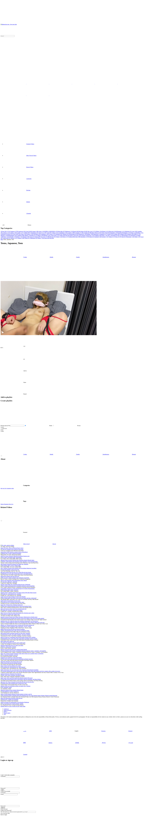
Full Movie (37, 234)
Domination (113, 232)
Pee (110, 235)
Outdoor (98, 235)
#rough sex (17, 633)
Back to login (4, 814)
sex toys (5, 488)
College (54, 232)
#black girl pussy (19, 617)
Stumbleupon (105, 257)
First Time (23, 234)
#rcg (6, 657)
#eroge (2, 556)
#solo (18, 600)
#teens (2, 504)
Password (3, 788)
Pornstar (127, 235)
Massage (4, 235)
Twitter (25, 257)
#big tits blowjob (23, 682)
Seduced (38, 236)
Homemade (74, 234)
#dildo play (21, 564)
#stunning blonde (23, 560)
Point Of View (118, 235)
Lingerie (130, 234)
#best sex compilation (10, 637)
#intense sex (31, 625)
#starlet (5, 600)
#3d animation (20, 702)
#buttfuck (22, 621)
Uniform (13, 238)
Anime (35, 231)
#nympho (20, 686)
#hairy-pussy (4, 678)
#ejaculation (19, 657)
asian (12, 488)
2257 (5, 714)
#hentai (18, 690)
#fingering (9, 564)
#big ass (11, 548)
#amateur (28, 633)
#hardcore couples (11, 588)
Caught (20, 232)
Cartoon (6, 232)
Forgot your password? (6, 810)
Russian (26, 236)
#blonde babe (15, 560)
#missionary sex (28, 621)
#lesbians (3, 645)
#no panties (18, 665)
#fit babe (26, 625)
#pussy (7, 548)
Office (62, 235)
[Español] (37, 95)
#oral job (10, 629)
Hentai (66, 234)
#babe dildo (22, 706)
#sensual (3, 673)
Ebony (134, 232)
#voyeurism (25, 588)
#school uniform (11, 665)
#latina (5, 641)
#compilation (4, 588)
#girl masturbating (15, 580)
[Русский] (15, 60)
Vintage (20, 238)
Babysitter (61, 231)
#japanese (6, 504)
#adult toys (10, 657)
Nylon (56, 235)
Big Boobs (83, 231)
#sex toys (11, 504)
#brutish (23, 596)
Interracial (96, 234)
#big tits (15, 548)
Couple (71, 232)
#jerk (14, 657)
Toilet (137, 236)
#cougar (10, 560)
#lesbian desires (12, 592)
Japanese (103, 234)
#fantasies (11, 673)
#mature (8, 576)
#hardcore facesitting (31, 568)
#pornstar (13, 698)
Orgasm (85, 235)
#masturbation (31, 588)
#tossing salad (4, 584)
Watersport (34, 238)
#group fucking (10, 653)
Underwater (6, 238)
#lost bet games (12, 613)
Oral (78, 235)
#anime (14, 690)
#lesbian (15, 604)
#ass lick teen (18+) (13, 572)
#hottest (13, 596)
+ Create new (4, 428)
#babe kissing (33, 592)
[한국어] (15, 95)
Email (2, 794)
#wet (15, 673)
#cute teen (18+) (18, 669)
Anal (29, 231)
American (22, 231)
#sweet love (35, 621)
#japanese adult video (19, 653)
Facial (10, 234)
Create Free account (5, 791)
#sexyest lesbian (22, 568)
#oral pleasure (29, 669)
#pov (8, 641)
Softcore (72, 236)
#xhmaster (8, 580)
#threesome (3, 576)
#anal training (8, 694)
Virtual (27, 238)
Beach (76, 231)
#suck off (3, 548)
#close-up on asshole (29, 653)
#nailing (33, 637)
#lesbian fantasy (4, 592)
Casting (13, 232)
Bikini (99, 231)
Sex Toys (45, 236)
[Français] (60, 83)
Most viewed (26, 544)
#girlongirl (27, 584)
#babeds (2, 706)
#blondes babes (4, 560)
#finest (25, 580)
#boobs (25, 649)
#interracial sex (27, 617)
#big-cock (9, 678)
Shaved (52, 236)
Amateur (14, 231)
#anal (19, 572)
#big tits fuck (24, 572)
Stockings (85, 236)
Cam (134, 231)
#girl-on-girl (3, 580)
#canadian (35, 669)
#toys (11, 604)
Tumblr (78, 257)
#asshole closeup (5, 617)
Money (40, 235)
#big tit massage (12, 682)
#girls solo (7, 686)
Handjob (59, 234)
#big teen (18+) (4, 682)
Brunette (121, 231)
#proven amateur (20, 629)
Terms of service (7, 710)
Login (2, 789)
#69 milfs (27, 592)
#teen (2, 641)
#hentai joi (14, 694)
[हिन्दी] (83, 83)
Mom (34, 235)
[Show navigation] (72, 12)
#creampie (12, 633)
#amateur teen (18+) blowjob (7, 621)
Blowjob (113, 231)
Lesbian (123, 234)
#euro (21, 580)
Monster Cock (48, 235)
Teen (118, 236)
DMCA (5, 711)
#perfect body (28, 637)
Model (28, 235)
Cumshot (87, 232)
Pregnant (134, 235)
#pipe (9, 596)
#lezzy (2, 613)
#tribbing (26, 564)
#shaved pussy (21, 584)
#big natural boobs (5, 633)
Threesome (130, 236)
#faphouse (26, 702)
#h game (6, 556)
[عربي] (15, 83)
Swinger (105, 236)
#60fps (2, 629)
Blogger (134, 257)
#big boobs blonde (20, 637)
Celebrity (26, 232)
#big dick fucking (5, 572)
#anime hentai (19, 649)
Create (2, 431)
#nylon (15, 600)
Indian (90, 234)
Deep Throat (96, 232)
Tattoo (112, 236)
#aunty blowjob (4, 596)
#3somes (9, 568)
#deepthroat (25, 552)
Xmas (46, 238)
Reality (13, 236)
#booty (2, 665)
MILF (137, 234)
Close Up (42, 232)
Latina (110, 234)
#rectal (17, 682)
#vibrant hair (20, 625)
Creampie (79, 232)
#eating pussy (34, 617)
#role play (16, 576)
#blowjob (3, 609)
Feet (16, 234)
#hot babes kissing (20, 592)
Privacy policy (7, 713)
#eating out (20, 604)
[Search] (72, 120)
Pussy (7, 236)
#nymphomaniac (13, 702)
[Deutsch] (60, 95)
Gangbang (45, 234)
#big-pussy (30, 678)
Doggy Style (105, 232)
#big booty (12, 609)
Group (52, 234)
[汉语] (37, 83)
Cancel (2, 427)
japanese (9, 488)
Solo (78, 236)
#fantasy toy (3, 625)
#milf (7, 552)
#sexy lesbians (4, 568)
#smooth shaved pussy (11, 625)
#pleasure (7, 673)
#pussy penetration (38, 653)
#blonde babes (30, 560)
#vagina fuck (18, 596)
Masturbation (13, 235)
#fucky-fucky (20, 548)
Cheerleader (34, 232)
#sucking (24, 669)
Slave (66, 236)
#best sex (3, 637)
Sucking (98, 236)
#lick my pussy (8, 706)
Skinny (59, 236)
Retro (20, 236)
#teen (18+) (3, 653)
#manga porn (26, 556)
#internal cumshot (13, 552)
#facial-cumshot (23, 678)
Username (3, 776)
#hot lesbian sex (19, 613)
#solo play (3, 604)
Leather (117, 234)
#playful (19, 673)
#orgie (29, 572)
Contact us (6, 709)
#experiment (3, 552)
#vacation (6, 702)
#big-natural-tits (15, 678)
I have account (4, 809)
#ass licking (18, 609)
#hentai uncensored (5, 649)
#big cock (17, 645)
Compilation (63, 232)
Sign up (2, 807)
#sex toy (6, 613)
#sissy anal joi (28, 694)
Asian (42, 231)
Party (105, 235)
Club (49, 232)
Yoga (51, 238)
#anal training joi (21, 694)
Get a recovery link (5, 813)
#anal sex (7, 609)
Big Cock (92, 231)
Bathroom (69, 231)
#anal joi (3, 694)
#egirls (2, 702)
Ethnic (139, 232)
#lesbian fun (15, 564)
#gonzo (20, 552)
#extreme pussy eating (28, 613)
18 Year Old (5, 231)
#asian (21, 690)
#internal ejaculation (18, 556)
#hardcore (7, 661)
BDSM (54, 231)
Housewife (83, 234)
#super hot (23, 609)
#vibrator (7, 604)
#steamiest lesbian (14, 686)
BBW (48, 231)
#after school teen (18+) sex (7, 669)
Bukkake (128, 231)
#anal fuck (17, 621)
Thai (123, 236)
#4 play (18, 706)
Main (2, 239)
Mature (21, 235)
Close (2, 429)
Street (91, 236)
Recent (54, 544)
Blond (105, 231)
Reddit (51, 257)
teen (2, 488)
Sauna (32, 236)
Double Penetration (124, 232)
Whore (41, 238)
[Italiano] (106, 83)
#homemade (19, 588)
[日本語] (129, 83)
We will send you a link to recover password (11, 811)
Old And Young (70, 235)
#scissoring (13, 661)
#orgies (14, 706)
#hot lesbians (4, 564)
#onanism (15, 584)
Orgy (92, 235)
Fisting (30, 234)
